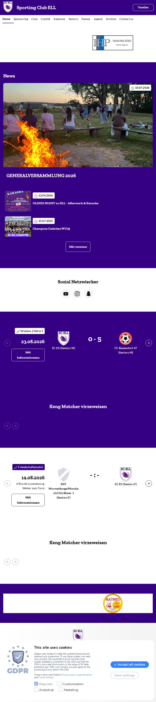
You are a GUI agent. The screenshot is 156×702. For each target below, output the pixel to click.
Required (45, 684)
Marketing (71, 690)
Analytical (46, 690)
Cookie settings (45, 677)
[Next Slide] (148, 343)
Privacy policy (68, 674)
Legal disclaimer (84, 674)
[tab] (8, 19)
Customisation (72, 684)
